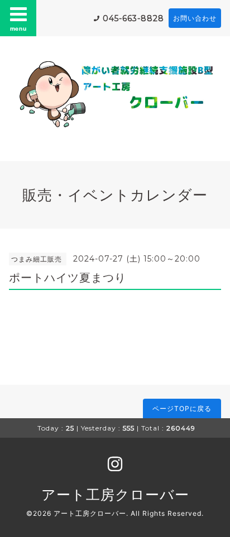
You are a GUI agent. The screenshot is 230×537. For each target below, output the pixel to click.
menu (18, 28)
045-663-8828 (133, 18)
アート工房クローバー (115, 494)
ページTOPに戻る (182, 408)
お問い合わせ (195, 18)
